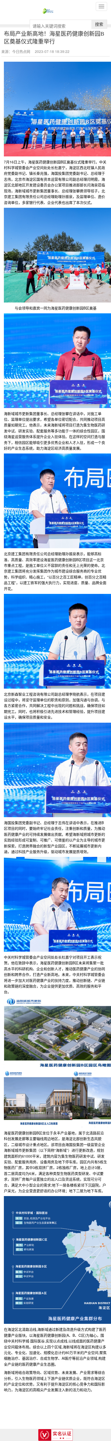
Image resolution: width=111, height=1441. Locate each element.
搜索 (99, 24)
